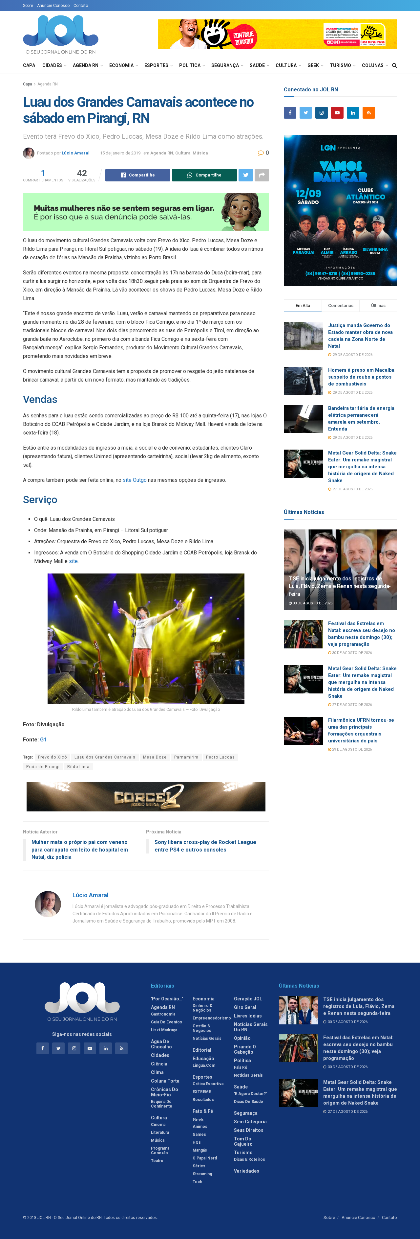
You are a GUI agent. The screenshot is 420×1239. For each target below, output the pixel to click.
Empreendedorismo (212, 1018)
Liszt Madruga (164, 1030)
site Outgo (135, 480)
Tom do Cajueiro (243, 1141)
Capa (29, 65)
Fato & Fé (203, 1111)
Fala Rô (240, 1067)
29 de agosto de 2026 (351, 749)
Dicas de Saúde (248, 1101)
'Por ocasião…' (167, 998)
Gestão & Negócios (202, 1028)
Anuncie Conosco (53, 5)
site (73, 561)
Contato (81, 5)
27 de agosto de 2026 (351, 705)
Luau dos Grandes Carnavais (105, 757)
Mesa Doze (155, 757)
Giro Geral (245, 1007)
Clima (157, 1072)
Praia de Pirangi (43, 766)
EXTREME (202, 1091)
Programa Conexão (160, 1150)
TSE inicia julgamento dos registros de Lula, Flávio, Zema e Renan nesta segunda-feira (340, 586)
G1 (43, 739)
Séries (199, 1166)
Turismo (340, 65)
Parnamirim (186, 757)
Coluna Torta (165, 1081)
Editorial (202, 1050)
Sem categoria (250, 1121)
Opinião (242, 1038)
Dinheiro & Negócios (203, 1008)
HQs (197, 1142)
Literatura (160, 1132)
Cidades (52, 65)
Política (189, 65)
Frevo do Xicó (52, 757)
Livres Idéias (248, 1015)
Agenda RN (85, 65)
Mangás (200, 1150)
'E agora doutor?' (250, 1093)
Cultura (286, 65)
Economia (121, 65)
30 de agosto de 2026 (312, 603)
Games (199, 1134)
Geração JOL (248, 998)
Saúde (257, 65)
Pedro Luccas (220, 757)
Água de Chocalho (161, 1044)
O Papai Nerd (205, 1158)
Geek (313, 65)
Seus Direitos (248, 1130)
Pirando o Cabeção (245, 1049)
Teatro (157, 1160)
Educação (203, 1058)
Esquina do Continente (161, 1104)
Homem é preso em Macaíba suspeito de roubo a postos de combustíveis (361, 377)
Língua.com (204, 1065)
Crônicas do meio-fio (164, 1092)
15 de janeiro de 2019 (120, 153)
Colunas (373, 65)
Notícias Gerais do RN (251, 1027)
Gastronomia (163, 1014)
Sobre (28, 5)
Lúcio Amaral (76, 153)
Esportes (156, 65)
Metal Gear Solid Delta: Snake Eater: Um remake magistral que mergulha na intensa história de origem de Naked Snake (362, 466)
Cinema (158, 1124)
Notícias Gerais (207, 1038)
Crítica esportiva (208, 1084)
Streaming (202, 1174)
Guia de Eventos (166, 1022)
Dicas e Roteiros (249, 1159)
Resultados (203, 1099)
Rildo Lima (78, 766)
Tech (197, 1182)
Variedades (246, 1171)
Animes (200, 1126)
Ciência (159, 1063)
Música (200, 153)
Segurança (225, 65)
